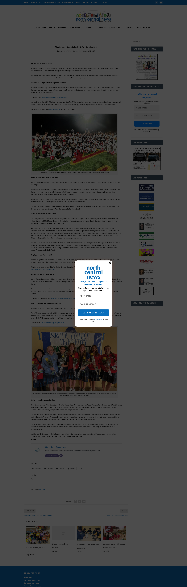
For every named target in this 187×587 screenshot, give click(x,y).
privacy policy (98, 319)
